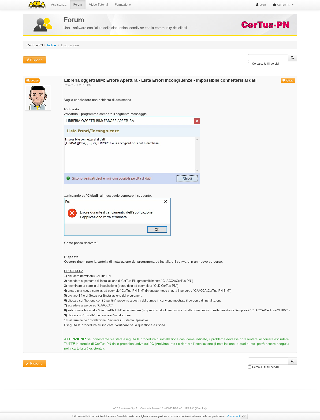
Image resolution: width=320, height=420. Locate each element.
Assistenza (58, 4)
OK (244, 416)
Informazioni (233, 416)
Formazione (123, 4)
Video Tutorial (98, 4)
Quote (289, 80)
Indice (51, 45)
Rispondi (36, 60)
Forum (77, 4)
